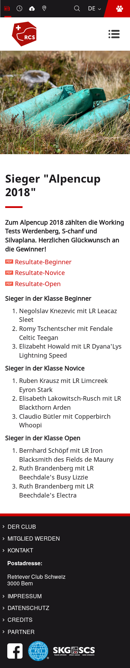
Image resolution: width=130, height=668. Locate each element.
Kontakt (20, 550)
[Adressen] (45, 8)
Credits (20, 620)
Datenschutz (28, 608)
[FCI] (38, 650)
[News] (7, 8)
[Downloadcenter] (32, 8)
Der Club (22, 527)
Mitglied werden (34, 538)
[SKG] (74, 650)
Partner (21, 632)
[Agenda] (20, 8)
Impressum (25, 596)
